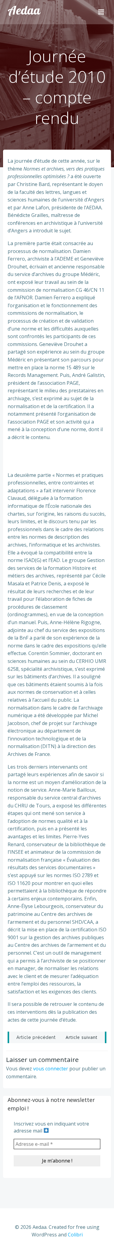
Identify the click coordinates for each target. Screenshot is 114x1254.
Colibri (75, 1234)
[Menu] (101, 12)
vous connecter (50, 1068)
